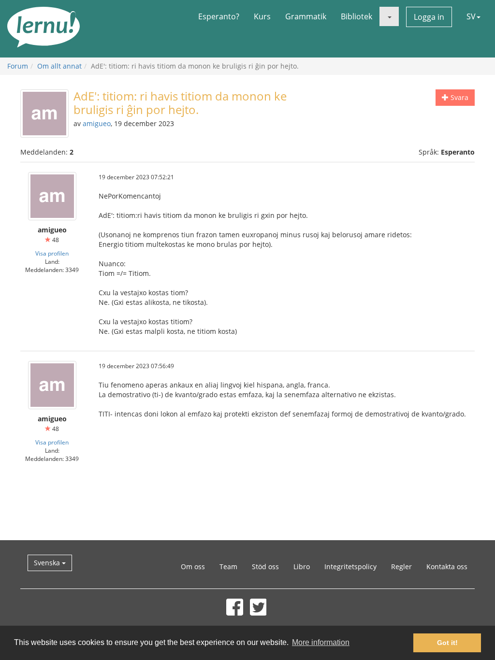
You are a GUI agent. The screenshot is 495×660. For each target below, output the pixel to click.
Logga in (429, 17)
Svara (458, 97)
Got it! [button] (447, 642)
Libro (301, 566)
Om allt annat (59, 66)
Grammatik (305, 16)
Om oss (193, 566)
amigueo (97, 123)
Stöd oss (265, 566)
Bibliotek (356, 16)
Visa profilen (52, 253)
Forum (17, 66)
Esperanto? (218, 16)
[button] (389, 16)
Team (228, 566)
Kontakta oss (446, 566)
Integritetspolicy (350, 566)
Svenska (48, 562)
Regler (401, 566)
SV (471, 16)
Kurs (262, 16)
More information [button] (320, 642)
